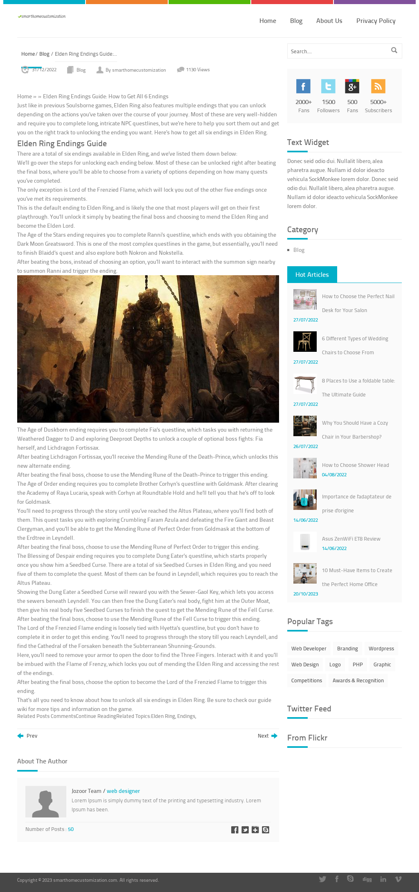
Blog (296, 20)
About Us (329, 20)
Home (267, 20)
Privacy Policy (376, 20)
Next (264, 736)
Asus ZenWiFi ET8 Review (351, 538)
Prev (31, 736)
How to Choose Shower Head (355, 465)
